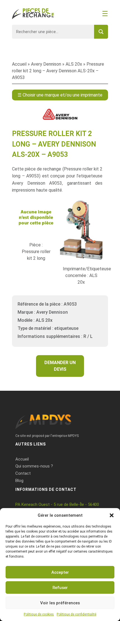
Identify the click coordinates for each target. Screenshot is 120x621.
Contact (23, 473)
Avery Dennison (46, 64)
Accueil (19, 64)
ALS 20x (74, 64)
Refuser (60, 587)
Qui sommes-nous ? (34, 466)
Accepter (60, 572)
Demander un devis (60, 366)
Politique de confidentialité (76, 614)
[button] (111, 515)
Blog (19, 480)
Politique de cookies (39, 614)
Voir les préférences (60, 602)
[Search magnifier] (101, 32)
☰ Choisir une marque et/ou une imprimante (60, 95)
